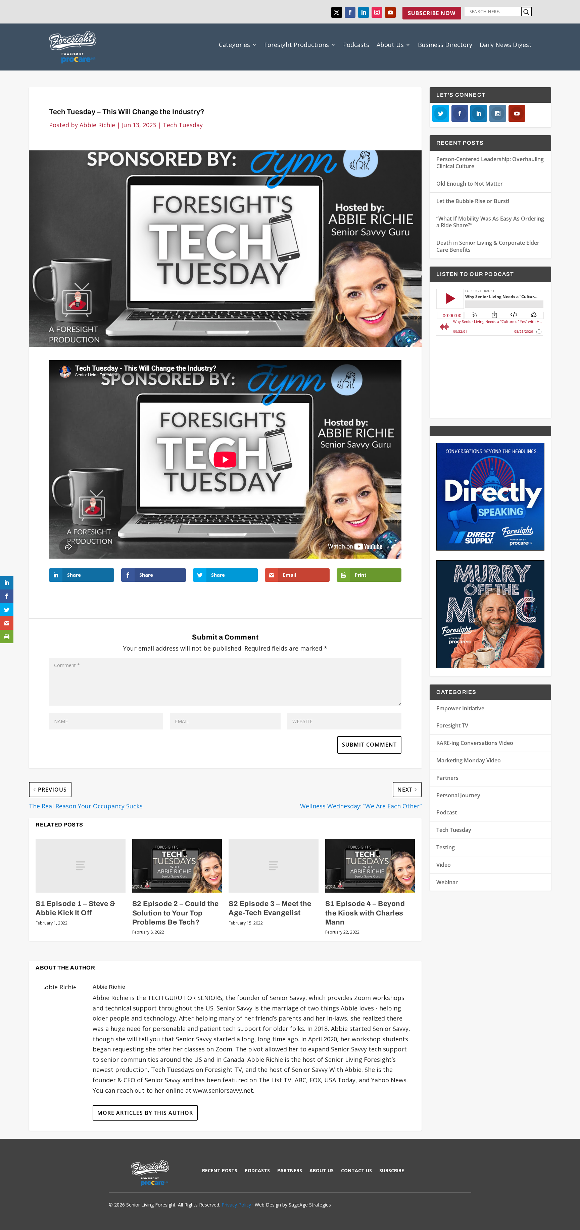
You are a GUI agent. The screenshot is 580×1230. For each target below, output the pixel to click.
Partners (447, 778)
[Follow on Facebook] (350, 12)
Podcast (446, 812)
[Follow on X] (336, 12)
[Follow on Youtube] (390, 12)
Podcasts (356, 45)
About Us (390, 45)
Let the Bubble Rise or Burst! (472, 201)
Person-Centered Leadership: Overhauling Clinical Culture (490, 162)
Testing (445, 847)
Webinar (447, 882)
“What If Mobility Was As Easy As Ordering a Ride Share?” (490, 222)
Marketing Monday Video (468, 760)
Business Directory (445, 45)
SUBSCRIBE (391, 1171)
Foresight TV (452, 725)
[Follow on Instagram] (377, 12)
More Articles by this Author (145, 1113)
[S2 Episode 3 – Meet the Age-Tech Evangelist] (273, 866)
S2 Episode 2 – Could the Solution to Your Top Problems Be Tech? (175, 913)
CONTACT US (356, 1171)
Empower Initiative (460, 708)
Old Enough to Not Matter (469, 183)
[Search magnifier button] (526, 12)
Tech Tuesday (183, 125)
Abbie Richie (97, 125)
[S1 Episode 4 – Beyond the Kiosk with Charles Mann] (370, 866)
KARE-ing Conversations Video (474, 743)
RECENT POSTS (219, 1171)
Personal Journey (458, 795)
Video (443, 864)
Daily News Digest (506, 45)
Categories (234, 45)
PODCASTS (257, 1171)
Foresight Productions (296, 45)
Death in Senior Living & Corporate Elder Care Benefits (487, 246)
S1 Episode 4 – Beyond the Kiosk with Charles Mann (365, 913)
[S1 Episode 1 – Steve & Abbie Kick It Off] (80, 866)
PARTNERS (289, 1171)
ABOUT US (321, 1171)
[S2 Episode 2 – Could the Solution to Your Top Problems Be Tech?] (177, 866)
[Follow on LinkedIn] (363, 12)
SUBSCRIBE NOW (431, 13)
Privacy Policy (236, 1204)
